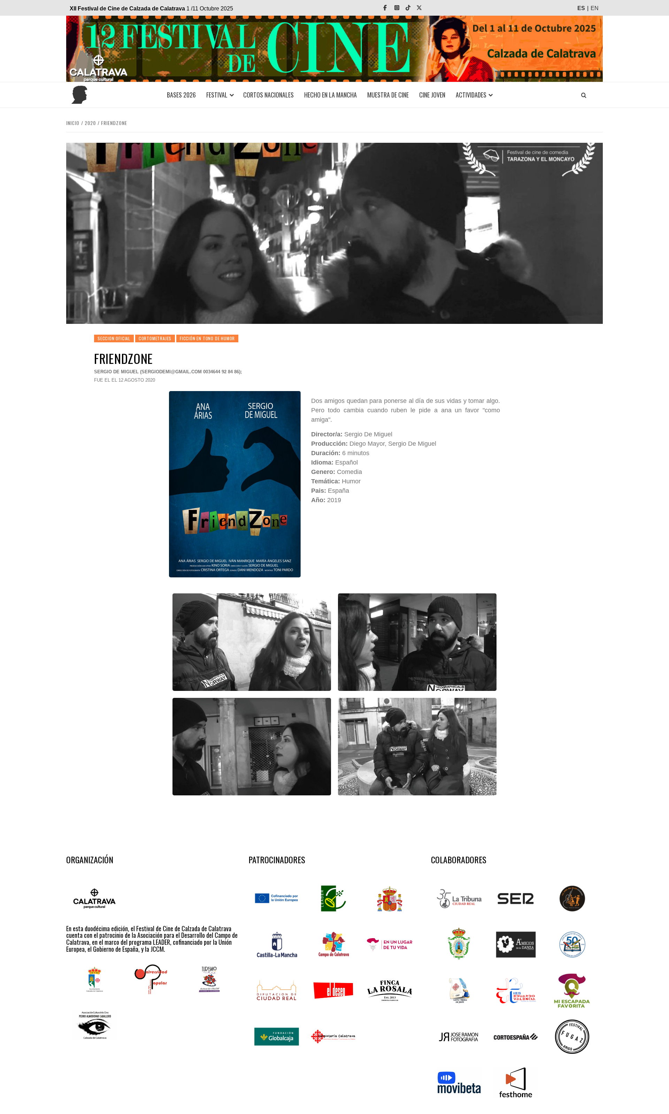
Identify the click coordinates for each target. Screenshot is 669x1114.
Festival (217, 94)
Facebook (390, 8)
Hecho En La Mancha (330, 94)
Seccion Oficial (114, 338)
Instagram (401, 8)
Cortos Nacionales (268, 94)
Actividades (471, 94)
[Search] (583, 95)
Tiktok (412, 8)
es (581, 8)
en (595, 8)
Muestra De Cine (388, 94)
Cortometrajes (155, 338)
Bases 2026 (181, 94)
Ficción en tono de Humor (207, 338)
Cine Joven (432, 94)
